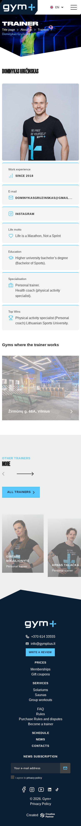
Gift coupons (40, 674)
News (40, 739)
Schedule (40, 733)
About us (26, 29)
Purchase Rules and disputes (40, 719)
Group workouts (40, 700)
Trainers (43, 29)
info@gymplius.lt (43, 643)
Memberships (40, 669)
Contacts (40, 745)
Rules (40, 714)
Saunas (40, 695)
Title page (8, 29)
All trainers (19, 492)
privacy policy (34, 777)
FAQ (40, 709)
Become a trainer (40, 724)
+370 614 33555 (43, 636)
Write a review (40, 652)
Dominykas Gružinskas (17, 34)
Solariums (40, 690)
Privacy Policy (40, 804)
